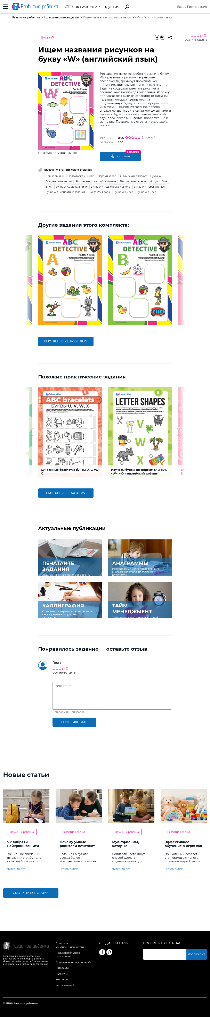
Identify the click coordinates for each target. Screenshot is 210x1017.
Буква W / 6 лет (146, 192)
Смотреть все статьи (31, 893)
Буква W (47, 37)
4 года (154, 181)
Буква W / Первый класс (149, 186)
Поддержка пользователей (73, 962)
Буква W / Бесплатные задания (65, 192)
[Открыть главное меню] (6, 7)
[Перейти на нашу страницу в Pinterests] (109, 952)
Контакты (62, 979)
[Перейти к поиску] (127, 7)
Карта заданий (65, 985)
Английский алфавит (133, 176)
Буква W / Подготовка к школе (110, 186)
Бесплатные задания (133, 181)
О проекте (62, 967)
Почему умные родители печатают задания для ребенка (77, 848)
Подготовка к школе (81, 176)
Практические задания (94, 6)
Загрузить (123, 156)
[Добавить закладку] (170, 37)
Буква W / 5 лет (123, 192)
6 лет (49, 186)
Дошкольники (55, 176)
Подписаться (196, 954)
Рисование (83, 181)
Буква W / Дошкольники (71, 186)
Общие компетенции (59, 181)
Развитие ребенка (74, 832)
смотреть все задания (65, 493)
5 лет (165, 181)
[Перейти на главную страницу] (34, 6)
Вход (180, 7)
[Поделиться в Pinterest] (162, 37)
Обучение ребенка (22, 832)
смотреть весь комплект (66, 341)
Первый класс (107, 176)
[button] (31, 280)
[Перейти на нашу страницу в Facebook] (102, 952)
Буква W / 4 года (99, 192)
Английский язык (105, 181)
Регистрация (197, 7)
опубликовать (74, 722)
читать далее (16, 869)
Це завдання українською (57, 153)
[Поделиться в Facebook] (157, 37)
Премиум (61, 973)
